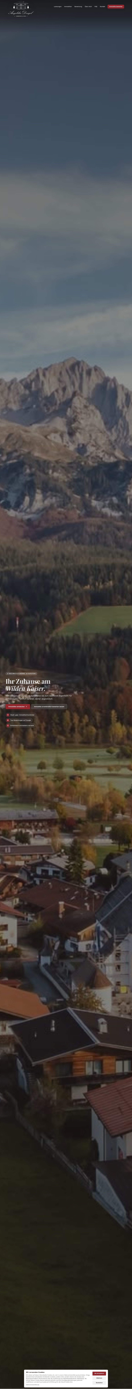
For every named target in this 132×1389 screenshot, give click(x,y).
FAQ (96, 6)
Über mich (88, 6)
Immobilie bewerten (115, 6)
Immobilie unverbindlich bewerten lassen (49, 707)
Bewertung (78, 6)
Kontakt (102, 6)
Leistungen (58, 6)
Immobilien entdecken (16, 707)
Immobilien (68, 6)
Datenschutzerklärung (32, 1385)
